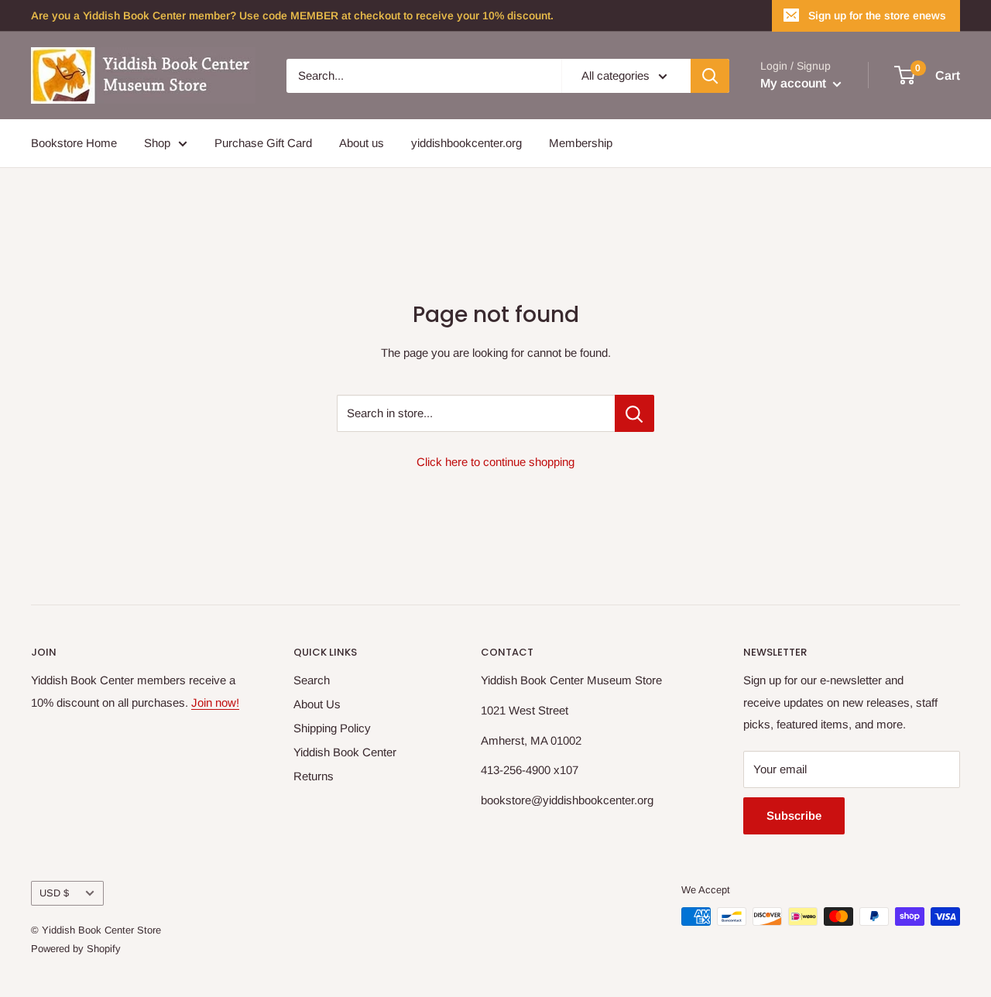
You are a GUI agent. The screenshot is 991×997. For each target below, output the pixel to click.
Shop (157, 142)
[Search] (710, 76)
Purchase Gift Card (263, 142)
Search (311, 680)
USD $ (54, 893)
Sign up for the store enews (877, 15)
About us (361, 142)
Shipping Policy (332, 728)
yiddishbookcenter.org (466, 142)
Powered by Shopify (76, 948)
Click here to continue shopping (495, 461)
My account (794, 83)
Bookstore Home (74, 142)
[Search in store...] (634, 413)
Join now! (215, 702)
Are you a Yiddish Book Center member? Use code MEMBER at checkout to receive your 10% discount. (292, 15)
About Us (317, 704)
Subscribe (793, 815)
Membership (580, 142)
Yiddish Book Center (344, 752)
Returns (313, 776)
